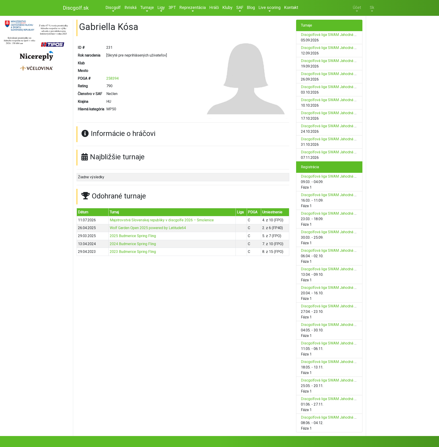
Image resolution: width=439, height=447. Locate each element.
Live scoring (270, 7)
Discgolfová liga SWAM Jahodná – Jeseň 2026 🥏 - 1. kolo (348, 35)
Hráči (214, 7)
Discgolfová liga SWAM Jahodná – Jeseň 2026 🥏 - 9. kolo (348, 139)
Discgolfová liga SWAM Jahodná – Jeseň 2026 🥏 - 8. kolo (348, 126)
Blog (251, 7)
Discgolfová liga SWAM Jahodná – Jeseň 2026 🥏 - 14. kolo (349, 417)
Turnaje (147, 7)
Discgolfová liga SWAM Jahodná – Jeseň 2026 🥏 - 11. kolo (349, 362)
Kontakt (291, 7)
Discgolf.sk (76, 8)
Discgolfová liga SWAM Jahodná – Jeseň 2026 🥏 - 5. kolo (348, 87)
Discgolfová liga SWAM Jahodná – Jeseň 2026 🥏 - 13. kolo (349, 399)
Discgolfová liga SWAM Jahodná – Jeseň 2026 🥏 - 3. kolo (348, 61)
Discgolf (113, 7)
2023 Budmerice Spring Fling (133, 251)
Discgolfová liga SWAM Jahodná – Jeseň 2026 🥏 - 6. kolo (348, 100)
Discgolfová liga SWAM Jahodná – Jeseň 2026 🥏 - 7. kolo (348, 113)
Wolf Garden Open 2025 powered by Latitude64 (148, 228)
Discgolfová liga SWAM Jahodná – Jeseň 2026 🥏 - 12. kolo (349, 380)
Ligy (161, 7)
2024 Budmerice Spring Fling (133, 244)
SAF (239, 7)
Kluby (227, 7)
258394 (112, 78)
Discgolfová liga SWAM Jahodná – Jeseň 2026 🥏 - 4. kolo (348, 74)
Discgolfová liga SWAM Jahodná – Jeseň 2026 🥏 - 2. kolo (348, 48)
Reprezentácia (192, 7)
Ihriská (130, 7)
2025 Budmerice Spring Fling (133, 236)
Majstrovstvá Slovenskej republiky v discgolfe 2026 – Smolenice (162, 220)
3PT (172, 7)
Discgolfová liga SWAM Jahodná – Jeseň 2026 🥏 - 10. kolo (349, 152)
